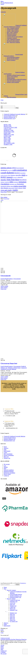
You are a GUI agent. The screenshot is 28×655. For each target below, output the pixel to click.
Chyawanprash (5, 275)
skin (24, 186)
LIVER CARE (7, 136)
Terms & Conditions (9, 470)
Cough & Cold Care (15, 600)
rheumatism (20, 184)
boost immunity (20, 168)
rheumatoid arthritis (5, 186)
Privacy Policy (7, 474)
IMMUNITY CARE (9, 134)
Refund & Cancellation (9, 472)
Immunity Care (13, 610)
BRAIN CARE (7, 126)
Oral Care (12, 615)
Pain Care (12, 604)
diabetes (10, 172)
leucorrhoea (23, 180)
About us (6, 448)
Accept (2, 645)
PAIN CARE (7, 140)
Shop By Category (11, 590)
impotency (15, 177)
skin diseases (4, 188)
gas (17, 175)
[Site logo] (7, 2)
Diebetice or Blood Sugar (14, 367)
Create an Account (5, 638)
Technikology (23, 583)
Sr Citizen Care (14, 621)
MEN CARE (7, 137)
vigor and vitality (6, 190)
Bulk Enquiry (7, 451)
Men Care (6, 456)
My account (7, 464)
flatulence (13, 175)
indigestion (20, 177)
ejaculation (22, 173)
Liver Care (12, 603)
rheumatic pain (13, 184)
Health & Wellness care (9, 117)
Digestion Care (13, 601)
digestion (17, 173)
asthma (14, 168)
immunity (10, 177)
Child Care (12, 607)
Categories (3, 12)
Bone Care (12, 620)
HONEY (3, 177)
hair (26, 175)
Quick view (3, 289)
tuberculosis (11, 188)
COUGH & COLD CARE (10, 127)
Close (2, 100)
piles (11, 182)
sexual (21, 186)
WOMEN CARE (8, 144)
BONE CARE (7, 124)
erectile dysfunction (4, 175)
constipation (21, 170)
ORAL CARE (7, 138)
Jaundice (3, 180)
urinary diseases (18, 188)
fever (9, 175)
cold (14, 170)
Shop (5, 192)
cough (3, 172)
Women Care (7, 458)
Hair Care (12, 614)
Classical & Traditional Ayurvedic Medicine (14, 114)
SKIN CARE (7, 141)
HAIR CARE (7, 133)
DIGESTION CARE (9, 131)
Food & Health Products (10, 115)
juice (17, 179)
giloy (19, 175)
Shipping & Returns (9, 471)
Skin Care (12, 617)
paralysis (7, 182)
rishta (11, 186)
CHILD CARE (7, 129)
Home (2, 192)
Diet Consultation (8, 454)
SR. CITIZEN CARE (9, 143)
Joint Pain (11, 179)
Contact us (6, 475)
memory (3, 182)
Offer (5, 449)
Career (5, 452)
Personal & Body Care (9, 118)
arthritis (9, 168)
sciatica (15, 186)
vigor (24, 188)
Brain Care (12, 608)
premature (15, 182)
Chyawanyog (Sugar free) (9, 363)
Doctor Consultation (9, 455)
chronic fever (9, 170)
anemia (3, 168)
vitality (15, 190)
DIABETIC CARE (8, 130)
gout (23, 175)
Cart (5, 465)
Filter (17, 107)
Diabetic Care (13, 613)
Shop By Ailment (11, 598)
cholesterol (4, 170)
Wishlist (6, 467)
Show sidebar (4, 197)
